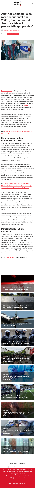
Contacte (22, 464)
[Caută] (32, 3)
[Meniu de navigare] (3, 3)
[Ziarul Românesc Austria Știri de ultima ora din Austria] (17, 3)
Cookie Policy (13, 466)
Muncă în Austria (13, 34)
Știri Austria (16, 30)
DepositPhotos (22, 483)
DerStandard (10, 257)
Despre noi (13, 464)
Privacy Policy (5, 466)
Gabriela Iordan (7, 30)
